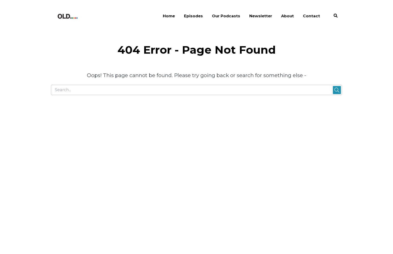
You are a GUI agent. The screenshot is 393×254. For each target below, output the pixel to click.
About (287, 16)
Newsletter (260, 16)
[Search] (333, 16)
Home (169, 16)
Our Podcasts (226, 16)
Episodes (193, 16)
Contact (311, 16)
